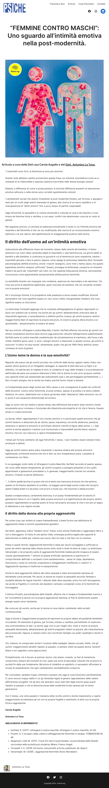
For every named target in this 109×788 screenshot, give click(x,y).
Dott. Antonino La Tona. (80, 164)
